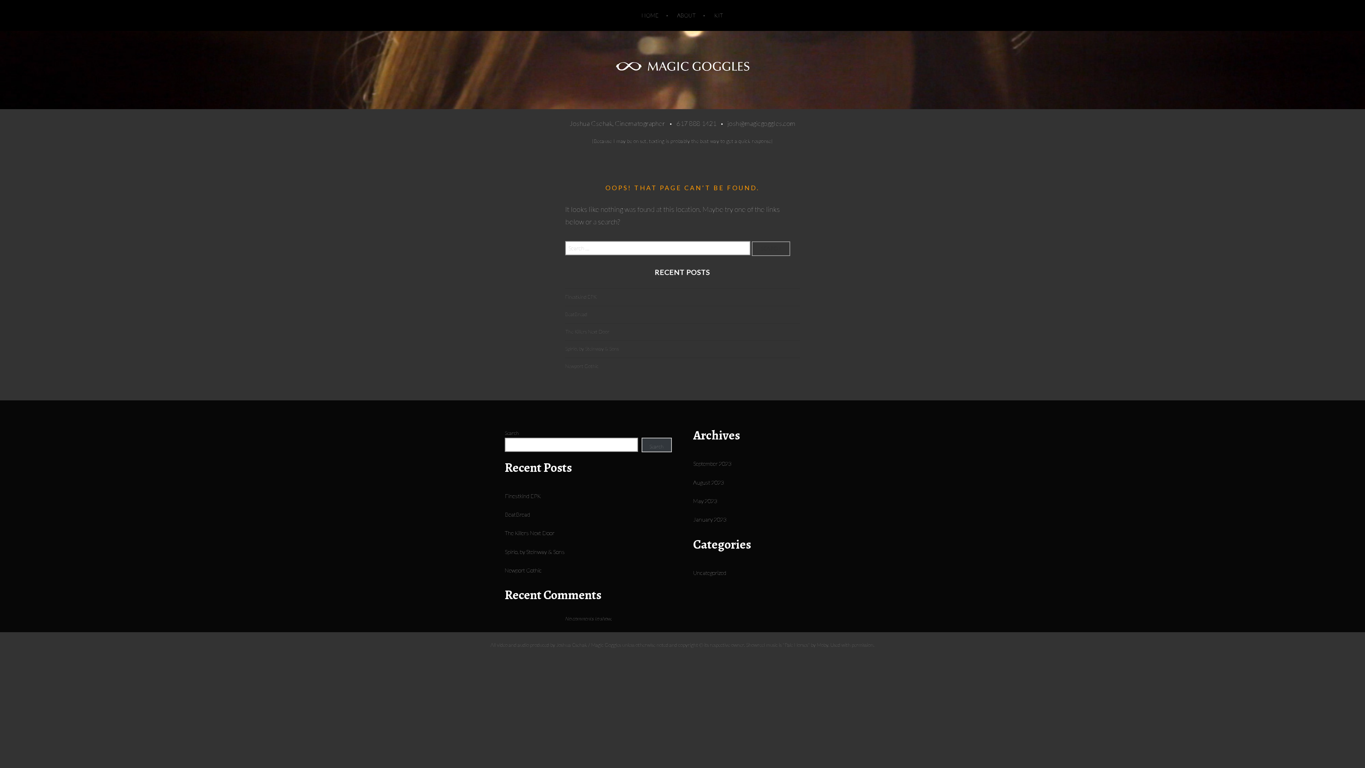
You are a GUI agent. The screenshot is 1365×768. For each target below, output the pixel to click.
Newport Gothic (582, 366)
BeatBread (576, 314)
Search (512, 433)
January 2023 (710, 519)
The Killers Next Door (587, 332)
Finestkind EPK (580, 297)
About (686, 15)
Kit (718, 15)
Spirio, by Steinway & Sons (592, 349)
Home (650, 15)
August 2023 (708, 482)
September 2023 (712, 463)
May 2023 (705, 500)
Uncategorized (709, 572)
